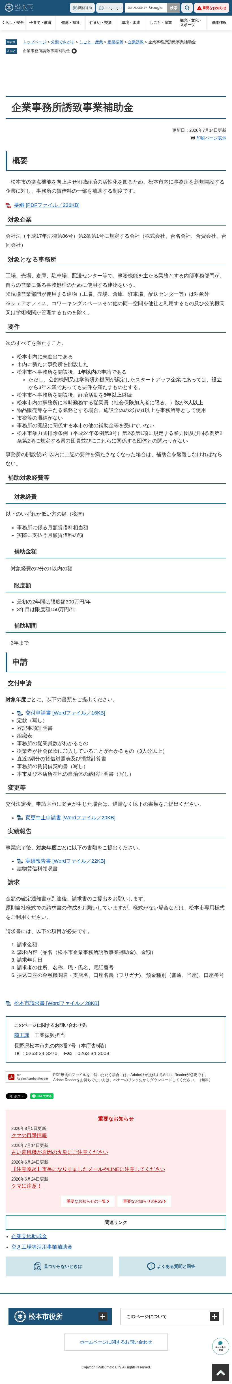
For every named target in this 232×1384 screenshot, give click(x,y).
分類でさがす (63, 42)
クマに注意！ (26, 1186)
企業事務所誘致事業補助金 (46, 50)
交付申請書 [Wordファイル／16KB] (65, 713)
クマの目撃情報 (29, 1135)
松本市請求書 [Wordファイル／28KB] (56, 1003)
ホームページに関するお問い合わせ (116, 1342)
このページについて (146, 1316)
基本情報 (219, 22)
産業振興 (115, 42)
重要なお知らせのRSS (143, 1201)
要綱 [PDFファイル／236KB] (47, 205)
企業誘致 (136, 42)
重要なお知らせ (214, 8)
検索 (187, 8)
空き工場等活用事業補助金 (41, 1247)
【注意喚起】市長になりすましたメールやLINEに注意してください (88, 1169)
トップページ (34, 42)
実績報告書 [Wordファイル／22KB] (65, 861)
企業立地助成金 (29, 1236)
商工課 (21, 1035)
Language (113, 8)
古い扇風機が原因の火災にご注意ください (59, 1152)
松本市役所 (46, 1316)
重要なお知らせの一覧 (86, 1201)
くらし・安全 (13, 22)
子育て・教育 (40, 22)
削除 (74, 51)
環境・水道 (131, 22)
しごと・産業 (161, 22)
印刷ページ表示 (211, 137)
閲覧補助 (85, 8)
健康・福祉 (70, 22)
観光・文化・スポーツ (191, 22)
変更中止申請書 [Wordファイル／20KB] (70, 817)
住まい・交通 (101, 22)
